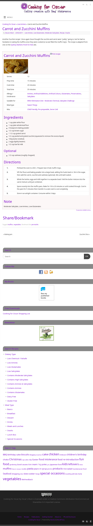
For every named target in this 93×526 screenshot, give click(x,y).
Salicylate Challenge (67, 101)
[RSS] (86, 5)
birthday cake (14, 454)
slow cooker (29, 473)
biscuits (25, 454)
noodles (24, 469)
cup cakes (25, 460)
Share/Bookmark (18, 218)
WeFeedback (27, 479)
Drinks (10, 422)
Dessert (10, 417)
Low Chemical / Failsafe (17, 358)
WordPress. (61, 520)
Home (19, 517)
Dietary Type (10, 354)
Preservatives (76, 94)
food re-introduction (68, 459)
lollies (81, 464)
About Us (58, 517)
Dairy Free (11, 396)
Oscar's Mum (27, 499)
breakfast (39, 455)
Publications (36, 517)
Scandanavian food (79, 469)
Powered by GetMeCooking (83, 210)
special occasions (52, 473)
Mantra (52, 520)
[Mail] (83, 5)
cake (45, 454)
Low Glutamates (39, 33)
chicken (54, 454)
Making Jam (7, 234)
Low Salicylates (13, 371)
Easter (35, 459)
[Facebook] (90, 5)
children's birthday (76, 454)
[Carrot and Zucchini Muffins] (16, 73)
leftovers (73, 464)
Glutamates (66, 94)
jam (48, 464)
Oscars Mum (9, 33)
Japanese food (56, 464)
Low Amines (21, 24)
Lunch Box (11, 434)
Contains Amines (14, 388)
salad (69, 468)
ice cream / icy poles (37, 464)
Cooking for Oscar (9, 24)
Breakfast (11, 413)
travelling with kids (71, 474)
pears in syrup (40, 468)
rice (65, 468)
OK (86, 256)
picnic (49, 469)
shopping (16, 474)
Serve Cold (54, 109)
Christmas (15, 459)
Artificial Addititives (41, 94)
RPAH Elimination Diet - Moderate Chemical (43, 101)
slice (21, 474)
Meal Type (9, 405)
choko (6, 459)
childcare (63, 455)
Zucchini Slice (85, 234)
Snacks (67, 33)
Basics (9, 409)
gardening (13, 465)
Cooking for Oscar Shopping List (16, 313)
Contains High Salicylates (17, 379)
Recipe (62, 33)
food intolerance (48, 459)
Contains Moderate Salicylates (19, 375)
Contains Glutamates (16, 392)
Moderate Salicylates (52, 33)
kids (65, 464)
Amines (30, 94)
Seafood (7, 473)
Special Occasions (14, 439)
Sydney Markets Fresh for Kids (22, 45)
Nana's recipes (16, 469)
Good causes (22, 464)
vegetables (17, 224)
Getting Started (47, 517)
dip (30, 459)
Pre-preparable (43, 109)
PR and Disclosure (69, 517)
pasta (30, 468)
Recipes (26, 517)
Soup (37, 474)
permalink (34, 224)
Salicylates (31, 96)
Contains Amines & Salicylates (19, 384)
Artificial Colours (55, 94)
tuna (80, 474)
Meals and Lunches (15, 426)
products (58, 468)
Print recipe (56, 54)
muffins (10, 224)
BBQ (5, 454)
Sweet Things (32, 105)
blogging (32, 455)
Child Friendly (32, 109)
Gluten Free (12, 401)
